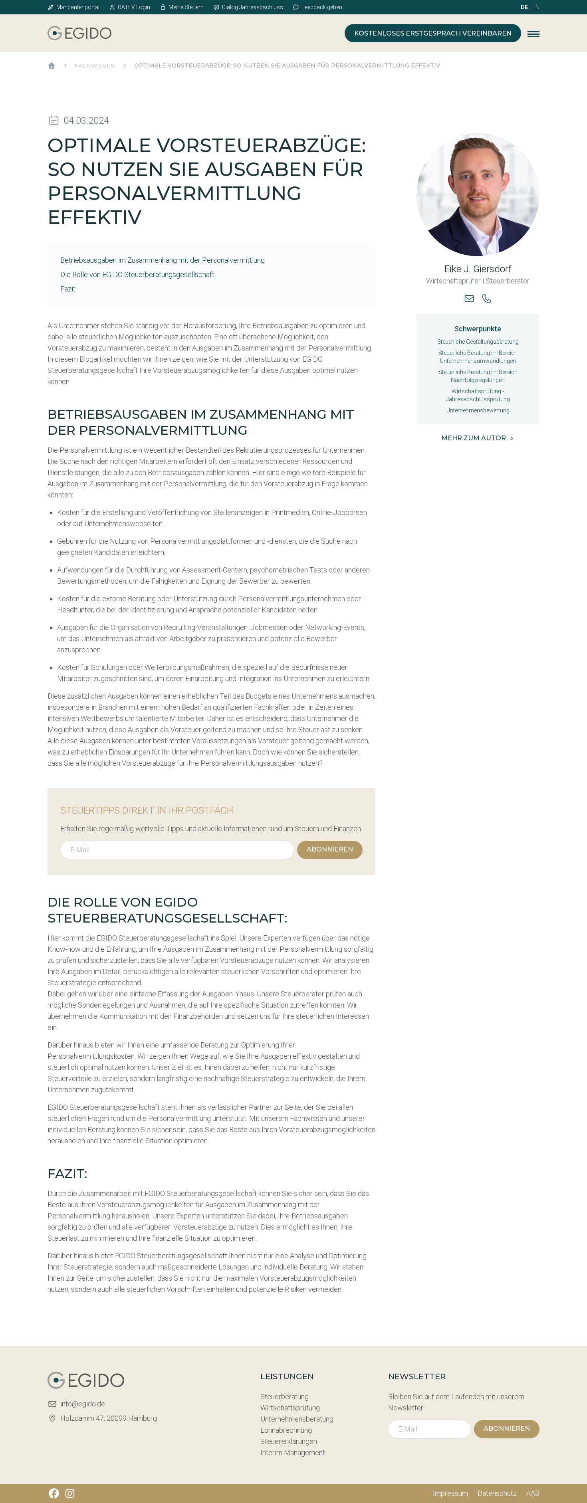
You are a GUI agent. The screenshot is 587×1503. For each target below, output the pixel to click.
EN (535, 7)
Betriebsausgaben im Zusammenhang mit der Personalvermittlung (162, 260)
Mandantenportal (77, 7)
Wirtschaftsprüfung (290, 1408)
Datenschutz (497, 1493)
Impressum (450, 1493)
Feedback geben (321, 7)
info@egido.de (82, 1404)
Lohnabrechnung (286, 1430)
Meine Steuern (186, 7)
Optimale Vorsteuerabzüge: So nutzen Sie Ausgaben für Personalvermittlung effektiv (287, 65)
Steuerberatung (284, 1396)
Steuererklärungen (288, 1441)
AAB (532, 1493)
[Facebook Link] (54, 1493)
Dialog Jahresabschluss (252, 7)
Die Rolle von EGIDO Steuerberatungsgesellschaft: (138, 274)
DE (524, 7)
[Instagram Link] (69, 1493)
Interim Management (292, 1452)
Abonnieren (330, 849)
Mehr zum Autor (473, 438)
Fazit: (68, 289)
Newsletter (405, 1408)
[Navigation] (533, 33)
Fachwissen (95, 65)
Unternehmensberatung (296, 1419)
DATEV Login (134, 7)
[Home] (79, 33)
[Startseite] (52, 65)
